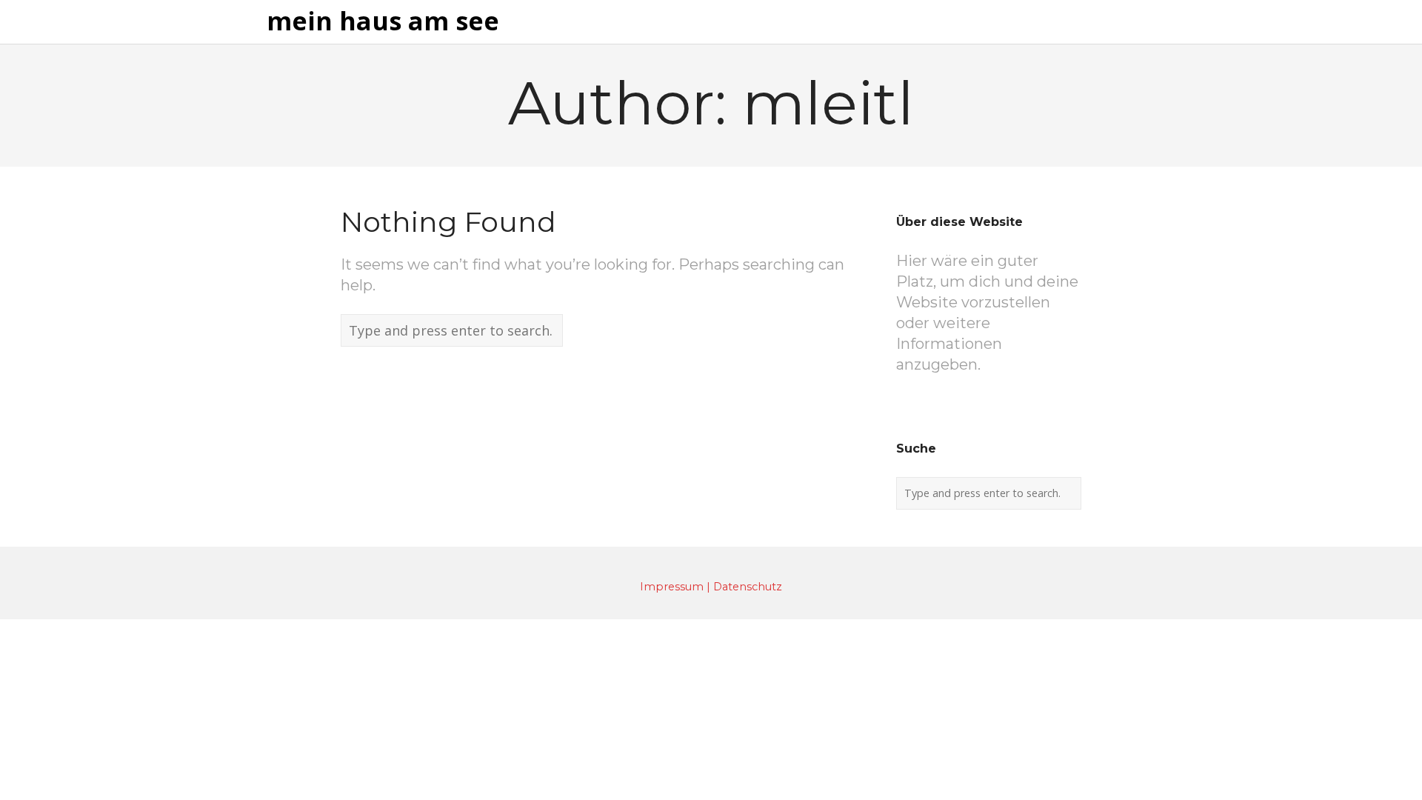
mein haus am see (383, 21)
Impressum (672, 586)
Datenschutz (747, 586)
